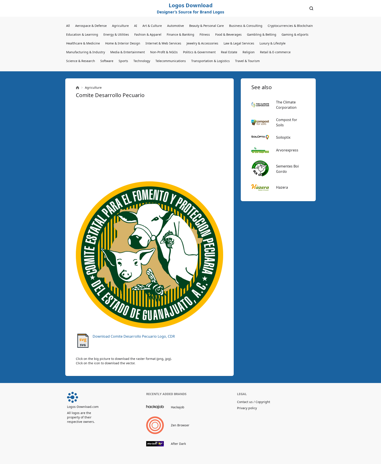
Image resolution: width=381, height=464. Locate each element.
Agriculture (120, 26)
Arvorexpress (287, 150)
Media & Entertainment (127, 52)
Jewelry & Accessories (202, 43)
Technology (141, 61)
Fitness (205, 34)
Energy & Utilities (116, 34)
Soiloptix (283, 137)
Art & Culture (152, 26)
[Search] (311, 8)
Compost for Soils (286, 122)
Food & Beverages (228, 34)
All (68, 26)
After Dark (178, 444)
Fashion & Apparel (147, 34)
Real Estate (229, 52)
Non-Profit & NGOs (164, 52)
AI (135, 26)
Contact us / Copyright (253, 402)
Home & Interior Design (122, 43)
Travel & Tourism (247, 61)
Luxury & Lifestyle (273, 43)
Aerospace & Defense (91, 26)
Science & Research (80, 61)
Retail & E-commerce (275, 52)
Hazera (282, 187)
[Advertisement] (149, 140)
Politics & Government (199, 52)
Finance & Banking (180, 34)
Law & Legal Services (239, 43)
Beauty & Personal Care (206, 26)
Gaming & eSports (295, 34)
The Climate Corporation (286, 105)
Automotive (175, 26)
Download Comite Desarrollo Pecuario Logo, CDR (134, 336)
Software (106, 61)
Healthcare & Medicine (83, 43)
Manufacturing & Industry (85, 52)
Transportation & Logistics (210, 61)
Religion (249, 52)
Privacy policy (247, 408)
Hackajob (177, 407)
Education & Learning (82, 34)
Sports (123, 61)
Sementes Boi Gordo (287, 169)
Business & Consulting (245, 26)
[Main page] (77, 87)
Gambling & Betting (261, 34)
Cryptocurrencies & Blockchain (290, 26)
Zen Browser (180, 425)
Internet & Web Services (163, 43)
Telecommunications (170, 61)
